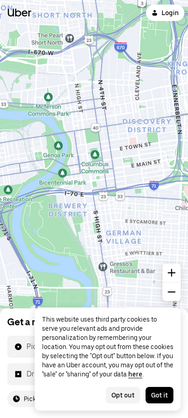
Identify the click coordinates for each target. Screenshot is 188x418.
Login (170, 12)
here (135, 374)
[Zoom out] (171, 292)
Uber (19, 12)
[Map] (94, 154)
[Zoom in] (171, 273)
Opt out (123, 395)
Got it (159, 395)
